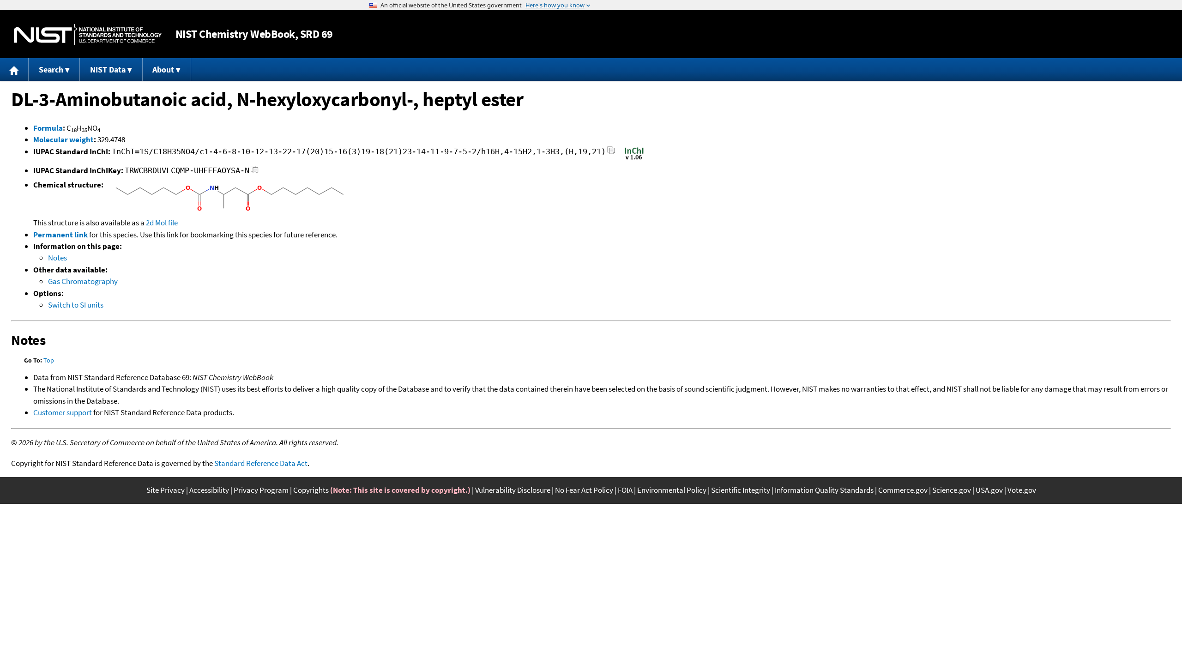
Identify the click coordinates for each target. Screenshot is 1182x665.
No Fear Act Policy (584, 490)
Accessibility (209, 490)
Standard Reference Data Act (261, 463)
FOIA (625, 490)
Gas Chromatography (83, 281)
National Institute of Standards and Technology (88, 34)
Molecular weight (63, 139)
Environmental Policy (671, 490)
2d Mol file (162, 223)
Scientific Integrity (740, 490)
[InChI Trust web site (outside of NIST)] (634, 159)
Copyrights (311, 490)
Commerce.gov (903, 490)
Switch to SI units (75, 305)
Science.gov (951, 490)
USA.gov (989, 490)
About (163, 69)
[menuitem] (14, 69)
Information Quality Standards (824, 490)
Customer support (62, 412)
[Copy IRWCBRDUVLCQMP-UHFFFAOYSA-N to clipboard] (255, 172)
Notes (57, 258)
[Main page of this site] (14, 69)
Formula (48, 128)
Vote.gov (1021, 490)
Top (48, 360)
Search (51, 69)
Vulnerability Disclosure (512, 490)
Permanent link (60, 235)
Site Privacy (165, 490)
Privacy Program (261, 490)
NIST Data (108, 69)
